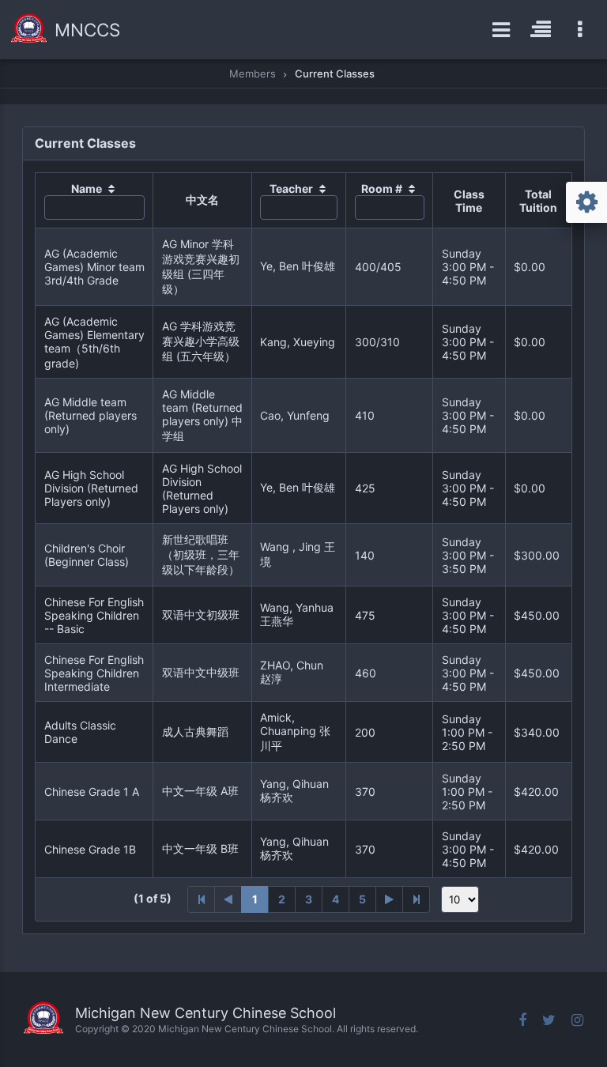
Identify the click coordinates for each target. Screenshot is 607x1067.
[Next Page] (389, 899)
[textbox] (94, 207)
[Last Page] (416, 899)
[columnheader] (94, 200)
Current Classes (335, 73)
